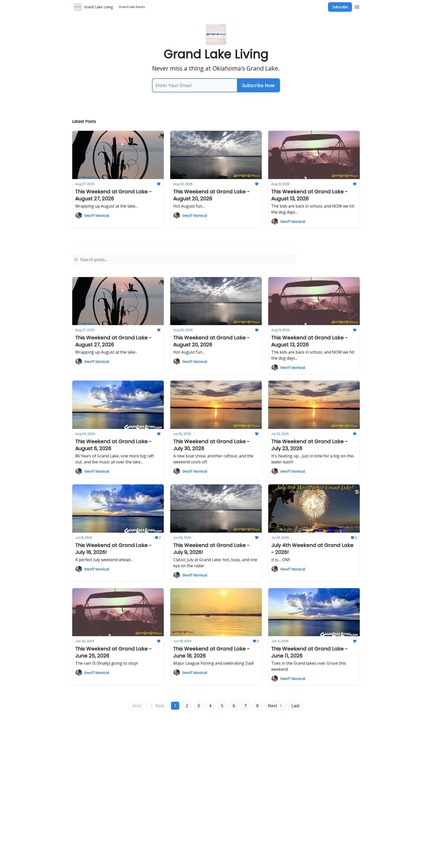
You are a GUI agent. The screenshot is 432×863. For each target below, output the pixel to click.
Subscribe (340, 7)
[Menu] (357, 6)
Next (272, 705)
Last (296, 705)
